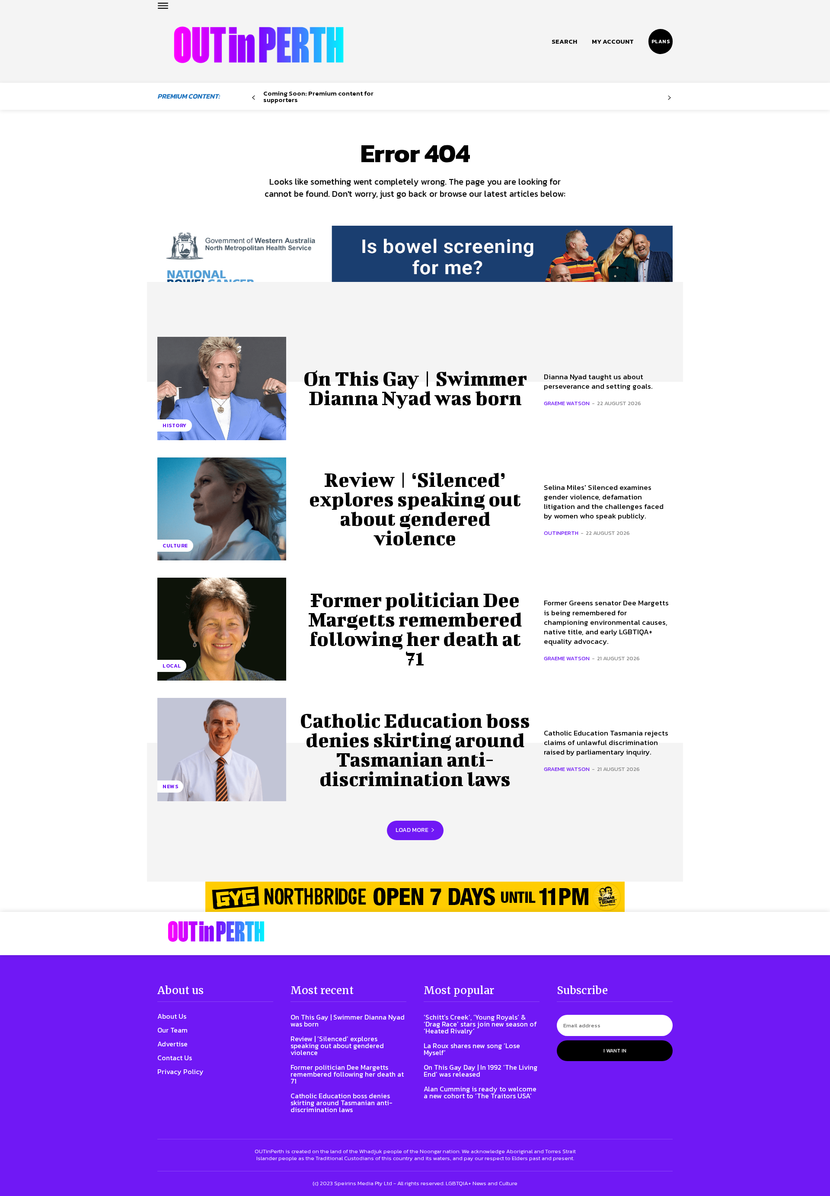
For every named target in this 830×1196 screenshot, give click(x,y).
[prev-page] (253, 98)
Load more (412, 830)
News (170, 786)
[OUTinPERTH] (258, 44)
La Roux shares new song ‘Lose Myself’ (472, 1049)
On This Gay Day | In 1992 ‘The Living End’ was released (480, 1070)
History (175, 425)
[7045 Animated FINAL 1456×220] (415, 265)
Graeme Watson (567, 403)
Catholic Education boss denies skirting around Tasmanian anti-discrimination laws (415, 749)
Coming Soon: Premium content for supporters (318, 96)
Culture (175, 546)
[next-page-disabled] (669, 98)
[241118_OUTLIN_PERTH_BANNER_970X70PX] (415, 897)
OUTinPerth (561, 533)
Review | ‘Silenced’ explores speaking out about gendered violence (415, 508)
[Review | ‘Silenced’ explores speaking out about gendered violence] (221, 508)
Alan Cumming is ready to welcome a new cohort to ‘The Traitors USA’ (480, 1092)
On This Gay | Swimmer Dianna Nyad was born (415, 388)
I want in (614, 1051)
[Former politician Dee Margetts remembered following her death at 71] (221, 629)
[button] (564, 41)
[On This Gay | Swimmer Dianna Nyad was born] (221, 388)
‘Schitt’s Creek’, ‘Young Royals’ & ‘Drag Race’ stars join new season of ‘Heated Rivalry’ (480, 1024)
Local (172, 666)
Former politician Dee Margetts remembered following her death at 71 (415, 628)
